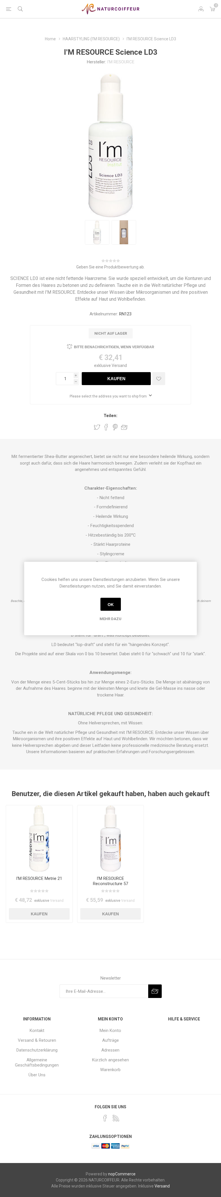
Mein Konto (110, 1030)
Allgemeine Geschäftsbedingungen (37, 1062)
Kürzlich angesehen (110, 1059)
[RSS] (116, 1118)
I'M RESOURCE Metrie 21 (39, 878)
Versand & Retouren (37, 1040)
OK (111, 604)
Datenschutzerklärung (37, 1050)
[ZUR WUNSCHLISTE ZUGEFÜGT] (158, 378)
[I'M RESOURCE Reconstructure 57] (110, 838)
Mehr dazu (110, 619)
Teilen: (110, 415)
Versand (119, 365)
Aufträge (110, 1040)
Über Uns (36, 1074)
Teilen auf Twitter (97, 427)
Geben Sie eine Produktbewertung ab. (110, 267)
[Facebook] (105, 1118)
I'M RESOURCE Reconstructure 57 (110, 881)
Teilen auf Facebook (106, 427)
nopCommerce (122, 1174)
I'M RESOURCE (120, 62)
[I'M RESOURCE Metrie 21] (39, 838)
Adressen (110, 1050)
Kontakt (37, 1030)
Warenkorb (110, 1069)
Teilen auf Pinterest (115, 427)
